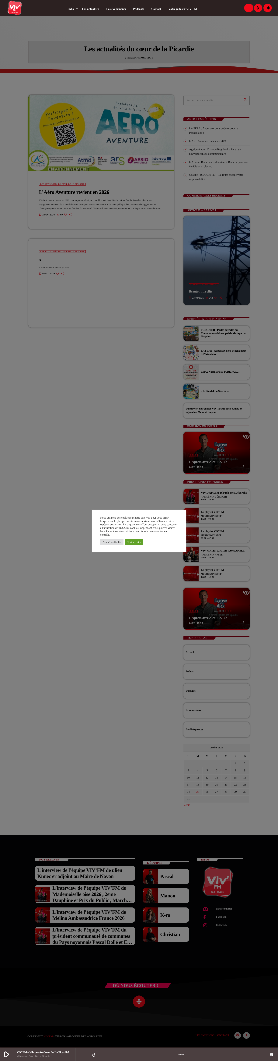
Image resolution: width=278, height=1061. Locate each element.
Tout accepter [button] (134, 542)
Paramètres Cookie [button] (112, 542)
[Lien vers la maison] (15, 8)
